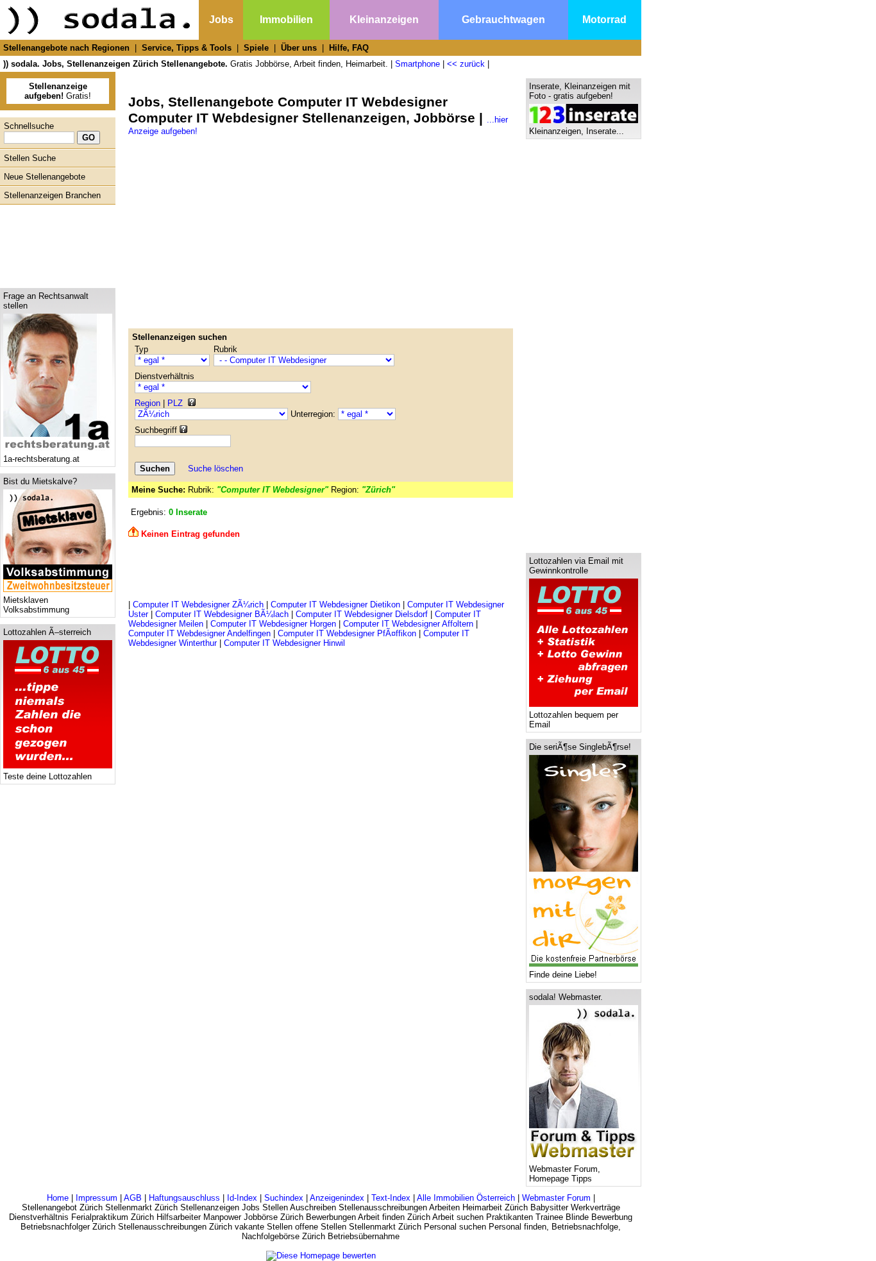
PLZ (175, 403)
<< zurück (466, 64)
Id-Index (242, 1198)
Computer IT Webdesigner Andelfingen (199, 633)
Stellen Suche (30, 158)
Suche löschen (215, 468)
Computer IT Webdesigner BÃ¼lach (222, 614)
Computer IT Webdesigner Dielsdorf (362, 614)
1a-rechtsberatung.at (41, 459)
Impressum (96, 1198)
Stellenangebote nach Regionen (66, 48)
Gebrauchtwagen (503, 19)
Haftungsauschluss (184, 1198)
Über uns (299, 48)
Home (58, 1198)
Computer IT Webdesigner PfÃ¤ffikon (347, 633)
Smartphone (417, 64)
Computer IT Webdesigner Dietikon (335, 604)
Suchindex (283, 1198)
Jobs (221, 19)
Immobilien (286, 19)
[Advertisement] (54, 243)
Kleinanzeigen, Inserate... (576, 131)
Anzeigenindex (337, 1198)
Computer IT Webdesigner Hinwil (284, 643)
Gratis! (57, 91)
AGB (133, 1198)
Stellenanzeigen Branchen (52, 195)
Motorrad (604, 19)
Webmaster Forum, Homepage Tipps (564, 1173)
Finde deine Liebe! (563, 974)
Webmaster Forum (556, 1198)
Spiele (256, 48)
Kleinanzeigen (384, 19)
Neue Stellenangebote (44, 177)
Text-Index (390, 1198)
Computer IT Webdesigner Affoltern (408, 624)
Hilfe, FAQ (349, 48)
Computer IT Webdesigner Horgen (273, 624)
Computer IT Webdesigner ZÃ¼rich (198, 604)
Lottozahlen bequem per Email (573, 719)
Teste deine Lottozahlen (47, 776)
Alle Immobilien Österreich (466, 1198)
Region (147, 403)
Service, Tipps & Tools (187, 48)
